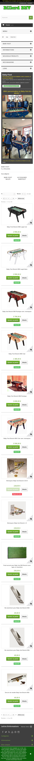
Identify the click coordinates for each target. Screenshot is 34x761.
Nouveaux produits (10, 56)
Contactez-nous (23, 3)
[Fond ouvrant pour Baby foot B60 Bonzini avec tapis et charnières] (17, 553)
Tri (1, 193)
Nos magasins (8, 62)
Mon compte (5, 745)
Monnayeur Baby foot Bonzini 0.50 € (17, 481)
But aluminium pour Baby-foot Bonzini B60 (17, 608)
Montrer (19, 193)
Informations (8, 50)
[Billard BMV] (17, 9)
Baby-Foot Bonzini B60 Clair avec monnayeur (17, 438)
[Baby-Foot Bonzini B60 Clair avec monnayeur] (17, 426)
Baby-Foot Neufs (8, 178)
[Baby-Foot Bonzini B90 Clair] (17, 341)
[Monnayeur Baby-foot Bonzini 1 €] (17, 510)
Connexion (29, 3)
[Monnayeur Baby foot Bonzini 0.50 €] (17, 468)
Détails (4, 162)
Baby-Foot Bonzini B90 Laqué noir (17, 227)
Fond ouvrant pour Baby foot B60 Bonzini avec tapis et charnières (17, 566)
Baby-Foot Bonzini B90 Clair (17, 354)
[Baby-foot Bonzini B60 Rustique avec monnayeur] (17, 299)
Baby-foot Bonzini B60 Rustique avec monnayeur (17, 311)
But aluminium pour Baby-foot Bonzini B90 (17, 650)
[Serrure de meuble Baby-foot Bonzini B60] (17, 680)
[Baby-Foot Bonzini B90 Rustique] (17, 383)
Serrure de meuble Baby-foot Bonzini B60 (17, 692)
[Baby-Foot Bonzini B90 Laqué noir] (17, 214)
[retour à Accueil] (2, 37)
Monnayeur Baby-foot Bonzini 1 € (17, 523)
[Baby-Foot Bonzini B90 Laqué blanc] (17, 256)
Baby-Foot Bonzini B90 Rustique (17, 396)
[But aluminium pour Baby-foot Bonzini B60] (17, 595)
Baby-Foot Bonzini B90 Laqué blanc (17, 269)
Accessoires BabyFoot (22, 178)
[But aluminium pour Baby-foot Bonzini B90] (17, 637)
